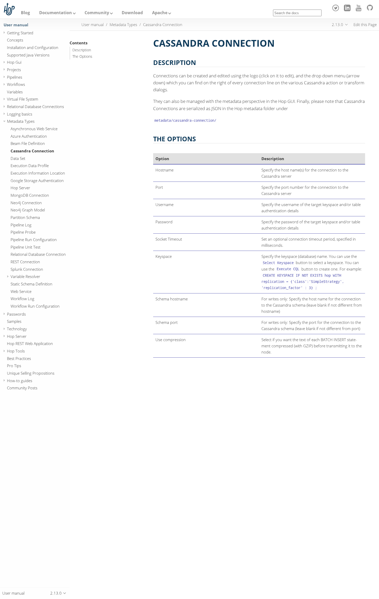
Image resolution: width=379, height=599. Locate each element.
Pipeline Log (21, 225)
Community (97, 12)
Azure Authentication (29, 136)
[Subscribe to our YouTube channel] (359, 10)
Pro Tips (14, 365)
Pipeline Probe (23, 232)
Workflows (16, 84)
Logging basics (19, 114)
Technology (17, 329)
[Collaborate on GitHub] (371, 10)
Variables (15, 92)
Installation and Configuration (32, 47)
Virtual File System (22, 99)
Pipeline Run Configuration (34, 239)
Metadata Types (21, 121)
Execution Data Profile (30, 165)
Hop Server (20, 188)
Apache (159, 12)
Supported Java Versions (28, 55)
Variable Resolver (25, 276)
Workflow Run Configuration (35, 306)
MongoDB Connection (30, 195)
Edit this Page (365, 24)
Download (132, 12)
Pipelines (14, 77)
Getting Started (20, 32)
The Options (82, 56)
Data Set (18, 158)
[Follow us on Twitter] (336, 10)
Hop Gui (14, 62)
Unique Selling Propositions (30, 373)
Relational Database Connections (35, 106)
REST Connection (25, 262)
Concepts (15, 40)
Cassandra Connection (32, 151)
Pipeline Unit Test (25, 247)
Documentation (55, 12)
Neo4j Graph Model (28, 210)
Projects (14, 69)
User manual (16, 25)
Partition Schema (25, 217)
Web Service (21, 291)
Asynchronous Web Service (34, 129)
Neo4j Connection (26, 203)
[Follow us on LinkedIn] (348, 10)
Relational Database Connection (38, 254)
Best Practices (19, 358)
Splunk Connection (27, 269)
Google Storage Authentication (37, 180)
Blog (25, 12)
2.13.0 (337, 24)
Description (81, 50)
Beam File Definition (28, 143)
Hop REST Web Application (30, 343)
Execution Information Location (38, 173)
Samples (14, 321)
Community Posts (22, 388)
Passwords (16, 314)
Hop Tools (16, 351)
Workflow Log (22, 298)
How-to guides (19, 380)
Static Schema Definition (31, 284)
